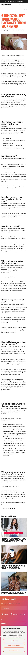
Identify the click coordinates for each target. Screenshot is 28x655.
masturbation (17, 106)
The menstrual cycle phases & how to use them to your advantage (13, 540)
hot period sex (20, 104)
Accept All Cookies (14, 640)
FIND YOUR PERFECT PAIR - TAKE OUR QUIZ (14, 1)
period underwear (10, 492)
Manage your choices (14, 650)
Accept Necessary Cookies (14, 645)
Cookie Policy (17, 636)
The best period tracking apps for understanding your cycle (13, 566)
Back (25, 9)
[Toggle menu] (26, 4)
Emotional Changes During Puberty (13, 593)
